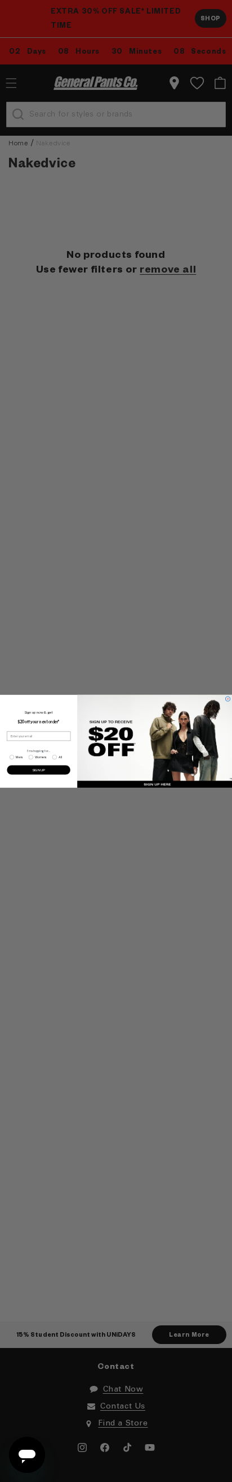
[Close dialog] (227, 698)
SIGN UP (38, 769)
